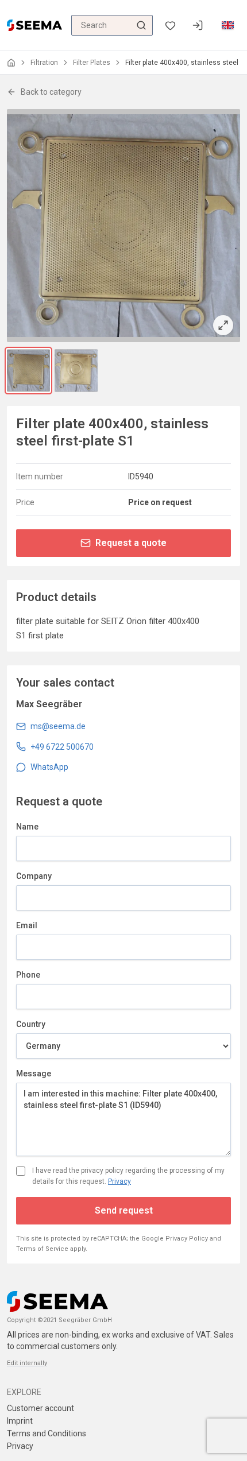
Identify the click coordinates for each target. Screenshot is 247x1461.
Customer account (40, 1408)
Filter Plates (91, 63)
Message (33, 1073)
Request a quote (131, 542)
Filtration (44, 63)
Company (34, 876)
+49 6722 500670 (62, 746)
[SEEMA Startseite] (34, 25)
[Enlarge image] (123, 225)
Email (26, 925)
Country (30, 1024)
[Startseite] (11, 63)
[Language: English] (227, 25)
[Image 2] (76, 370)
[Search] (141, 25)
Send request (124, 1210)
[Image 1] (28, 370)
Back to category (51, 91)
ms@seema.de (58, 726)
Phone (28, 974)
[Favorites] (170, 25)
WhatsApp (49, 767)
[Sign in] (197, 25)
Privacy (119, 1181)
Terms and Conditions (46, 1433)
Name (27, 826)
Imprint (20, 1420)
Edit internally (27, 1363)
